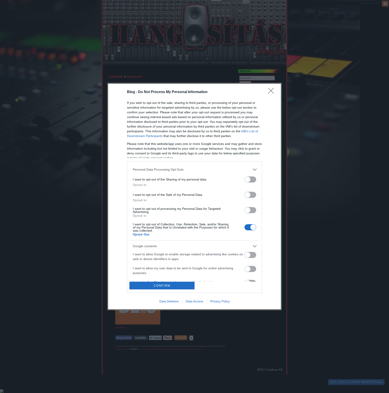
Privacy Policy (220, 301)
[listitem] (194, 169)
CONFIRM (162, 285)
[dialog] (194, 196)
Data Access (194, 301)
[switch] (250, 179)
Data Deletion (169, 301)
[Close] (272, 92)
